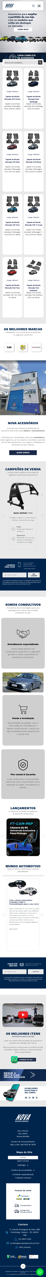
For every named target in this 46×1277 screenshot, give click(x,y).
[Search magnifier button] (40, 62)
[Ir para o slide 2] (16, 57)
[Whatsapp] (40, 1272)
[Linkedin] (33, 1097)
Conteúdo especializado (23, 1174)
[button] (39, 6)
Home (23, 1157)
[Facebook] (26, 1097)
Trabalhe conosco (23, 1178)
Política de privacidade (21, 1170)
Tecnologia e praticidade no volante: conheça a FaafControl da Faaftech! (23, 902)
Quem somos (23, 1161)
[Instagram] (29, 1097)
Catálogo (21, 1165)
